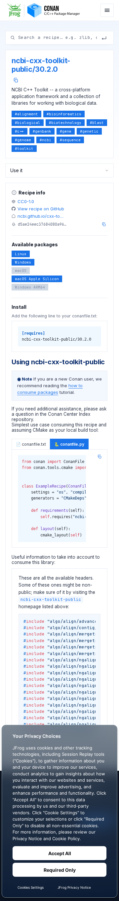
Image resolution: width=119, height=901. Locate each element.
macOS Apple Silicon (37, 279)
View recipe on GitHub (41, 208)
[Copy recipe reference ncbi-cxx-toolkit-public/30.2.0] (16, 80)
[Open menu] (107, 10)
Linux (20, 254)
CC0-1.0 (26, 201)
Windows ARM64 (30, 287)
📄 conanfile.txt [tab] (31, 444)
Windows (23, 262)
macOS (20, 270)
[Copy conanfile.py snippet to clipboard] (99, 456)
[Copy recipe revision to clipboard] (103, 224)
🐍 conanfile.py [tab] (69, 444)
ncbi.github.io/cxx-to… (40, 216)
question (25, 414)
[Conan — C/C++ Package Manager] (45, 10)
